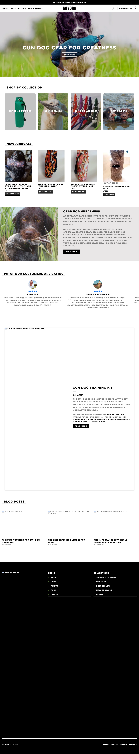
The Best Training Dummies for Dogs (66, 541)
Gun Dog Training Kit (93, 387)
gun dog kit (83, 419)
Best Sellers (18, 8)
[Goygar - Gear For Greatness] (69, 8)
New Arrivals (35, 8)
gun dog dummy (110, 417)
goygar (102, 421)
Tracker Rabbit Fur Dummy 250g (116, 188)
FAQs (53, 590)
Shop (5, 8)
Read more (109, 194)
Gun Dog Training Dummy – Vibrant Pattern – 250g (84, 185)
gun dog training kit (99, 419)
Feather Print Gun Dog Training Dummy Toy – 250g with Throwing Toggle (18, 186)
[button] (128, 8)
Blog (53, 582)
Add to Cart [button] (14, 194)
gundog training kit (82, 421)
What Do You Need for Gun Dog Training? (21, 541)
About (54, 586)
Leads (99, 594)
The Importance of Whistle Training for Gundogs (110, 541)
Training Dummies (90, 417)
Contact (55, 594)
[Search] (113, 8)
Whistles (101, 582)
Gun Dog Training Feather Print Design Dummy (50, 185)
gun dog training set (119, 419)
